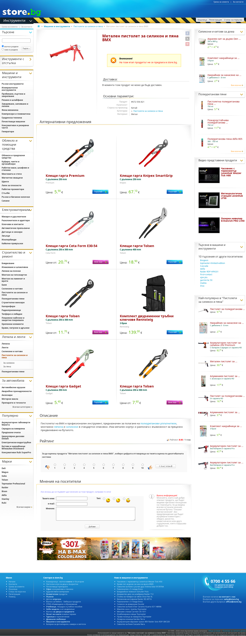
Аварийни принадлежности (17, 391)
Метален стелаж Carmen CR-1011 (131, 611)
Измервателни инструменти (10, 88)
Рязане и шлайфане (12, 100)
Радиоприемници (11, 310)
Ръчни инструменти (13, 83)
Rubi (4, 502)
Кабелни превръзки (12, 243)
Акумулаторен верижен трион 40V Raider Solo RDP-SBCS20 (143, 621)
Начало (12, 581)
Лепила (6, 343)
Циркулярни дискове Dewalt (13, 437)
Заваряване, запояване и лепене (15, 105)
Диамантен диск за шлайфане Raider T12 (135, 594)
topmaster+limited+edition (212, 263)
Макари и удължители (14, 216)
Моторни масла (10, 398)
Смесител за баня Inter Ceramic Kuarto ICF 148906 (139, 606)
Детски (53, 599)
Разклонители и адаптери (16, 220)
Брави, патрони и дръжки (15, 327)
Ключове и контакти (13, 224)
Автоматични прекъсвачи (16, 228)
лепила (58, 426)
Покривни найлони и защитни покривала (13, 319)
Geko (4, 476)
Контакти (13, 584)
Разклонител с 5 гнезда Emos (130, 589)
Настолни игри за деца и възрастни (62, 584)
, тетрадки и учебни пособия (64, 606)
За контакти (238, 2)
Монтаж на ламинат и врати (13, 279)
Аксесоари (7, 395)
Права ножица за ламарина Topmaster (134, 616)
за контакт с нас (227, 596)
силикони (72, 426)
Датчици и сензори (12, 232)
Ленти (5, 347)
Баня (4, 284)
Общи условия (214, 631)
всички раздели (11, 46)
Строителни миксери (13, 302)
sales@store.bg (231, 599)
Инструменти (14, 20)
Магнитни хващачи (12, 177)
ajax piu (203, 277)
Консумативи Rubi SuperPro (16, 452)
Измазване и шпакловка (15, 267)
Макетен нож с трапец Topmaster (132, 609)
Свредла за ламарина (13, 428)
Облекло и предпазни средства (13, 156)
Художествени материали (57, 591)
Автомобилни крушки (13, 387)
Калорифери (8, 306)
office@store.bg (233, 601)
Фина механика (10, 110)
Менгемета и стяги (12, 173)
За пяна (7, 366)
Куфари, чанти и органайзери (10, 162)
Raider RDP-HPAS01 (209, 271)
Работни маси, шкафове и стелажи (15, 168)
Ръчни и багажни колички (16, 196)
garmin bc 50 (206, 280)
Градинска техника (12, 117)
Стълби (6, 193)
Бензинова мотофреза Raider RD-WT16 (134, 599)
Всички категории (21, 406)
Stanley (5, 499)
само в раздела (11, 49)
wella (202, 268)
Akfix (4, 495)
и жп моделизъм (60, 609)
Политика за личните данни (233, 631)
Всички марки (23, 507)
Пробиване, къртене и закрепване (13, 95)
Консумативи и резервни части (15, 126)
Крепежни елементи (13, 324)
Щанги (5, 181)
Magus (5, 472)
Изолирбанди (9, 239)
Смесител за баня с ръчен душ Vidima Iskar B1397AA (140, 586)
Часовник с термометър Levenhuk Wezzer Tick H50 (139, 581)
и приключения (57, 616)
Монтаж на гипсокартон (14, 274)
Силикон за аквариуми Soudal (130, 604)
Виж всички (236, 85)
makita (203, 283)
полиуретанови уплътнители (158, 423)
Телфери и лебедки (12, 314)
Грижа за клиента (221, 2)
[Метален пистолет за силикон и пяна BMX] (67, 52)
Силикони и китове (12, 288)
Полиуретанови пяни (212, 94)
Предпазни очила (11, 432)
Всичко (60, 611)
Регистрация (14, 594)
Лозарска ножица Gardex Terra (131, 619)
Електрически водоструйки (16, 442)
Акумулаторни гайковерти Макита (16, 423)
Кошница (13, 589)
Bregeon (204, 260)
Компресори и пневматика (16, 113)
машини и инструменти (211, 246)
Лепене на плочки (11, 271)
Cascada (204, 266)
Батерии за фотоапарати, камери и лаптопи (66, 624)
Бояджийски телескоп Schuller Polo (133, 591)
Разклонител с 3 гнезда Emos (130, 601)
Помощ (12, 596)
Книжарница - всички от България (65, 581)
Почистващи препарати (57, 586)
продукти (56, 594)
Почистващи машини (13, 121)
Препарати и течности (14, 402)
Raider (5, 487)
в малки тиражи (61, 614)
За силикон (9, 362)
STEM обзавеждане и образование (61, 604)
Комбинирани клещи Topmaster (131, 614)
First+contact (206, 274)
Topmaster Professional (13, 483)
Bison (4, 491)
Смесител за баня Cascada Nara (131, 624)
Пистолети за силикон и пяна (88, 26)
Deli (4, 468)
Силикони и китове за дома (216, 31)
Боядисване (8, 263)
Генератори (8, 131)
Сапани (6, 200)
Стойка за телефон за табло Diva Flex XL (135, 596)
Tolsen (5, 479)
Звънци (6, 235)
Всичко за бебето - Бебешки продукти (63, 601)
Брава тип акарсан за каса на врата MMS (135, 584)
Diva (202, 285)
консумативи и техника (59, 589)
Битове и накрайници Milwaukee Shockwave (13, 447)
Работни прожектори (13, 189)
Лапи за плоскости (11, 185)
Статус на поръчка (17, 591)
